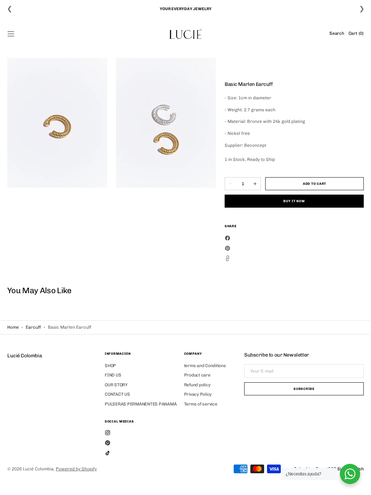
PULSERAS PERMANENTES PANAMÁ (141, 404)
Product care (197, 375)
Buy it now (289, 201)
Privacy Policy (198, 394)
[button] (11, 34)
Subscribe (298, 389)
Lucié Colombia (38, 468)
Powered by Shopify (76, 468)
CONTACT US (117, 394)
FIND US (113, 375)
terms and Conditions (205, 365)
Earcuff (33, 327)
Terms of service (200, 404)
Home (13, 327)
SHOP (110, 365)
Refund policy (197, 384)
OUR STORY (116, 384)
